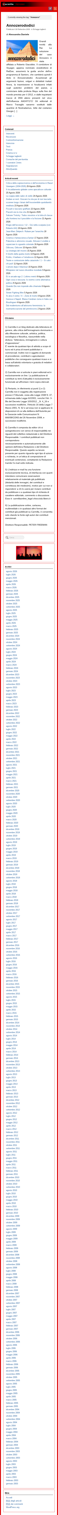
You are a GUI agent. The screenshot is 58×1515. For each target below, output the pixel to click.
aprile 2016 (11, 971)
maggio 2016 (11, 968)
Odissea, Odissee (14, 247)
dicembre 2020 (12, 790)
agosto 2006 (11, 1345)
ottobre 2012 (11, 1106)
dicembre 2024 (12, 636)
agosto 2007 (11, 1306)
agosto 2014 (11, 1035)
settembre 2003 (13, 1458)
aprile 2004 (11, 1435)
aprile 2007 (11, 1319)
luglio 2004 (11, 1425)
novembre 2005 (13, 1374)
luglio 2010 (11, 1193)
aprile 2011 (11, 1164)
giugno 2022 (11, 732)
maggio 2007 (11, 1316)
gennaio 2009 (12, 1251)
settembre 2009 (13, 1226)
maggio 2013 (11, 1084)
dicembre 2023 (12, 674)
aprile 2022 (11, 739)
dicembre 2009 (12, 1216)
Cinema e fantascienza (20, 238)
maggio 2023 (11, 697)
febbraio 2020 (12, 823)
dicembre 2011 (12, 1139)
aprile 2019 (11, 855)
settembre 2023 (13, 684)
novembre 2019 (13, 832)
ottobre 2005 (11, 1377)
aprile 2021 (11, 778)
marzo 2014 (11, 1052)
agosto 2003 (11, 1461)
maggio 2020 (11, 813)
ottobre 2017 (11, 913)
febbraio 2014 (12, 1055)
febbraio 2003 (12, 1480)
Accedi (9, 1497)
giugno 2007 (11, 1313)
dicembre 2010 (12, 1177)
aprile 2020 (11, 816)
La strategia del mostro (16, 251)
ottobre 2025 (11, 603)
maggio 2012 (11, 1122)
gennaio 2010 (12, 1213)
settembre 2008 (13, 1264)
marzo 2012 (11, 1129)
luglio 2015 (11, 1000)
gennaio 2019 (12, 865)
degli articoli (13, 1501)
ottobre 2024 (11, 642)
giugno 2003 (11, 1467)
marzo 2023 (11, 703)
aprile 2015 (11, 1010)
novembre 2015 (13, 987)
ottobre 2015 (11, 990)
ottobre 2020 (11, 797)
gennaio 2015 (12, 1019)
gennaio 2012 (12, 1135)
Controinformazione (14, 140)
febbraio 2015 (12, 1016)
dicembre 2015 (12, 984)
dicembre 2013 (12, 1061)
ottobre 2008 (11, 1261)
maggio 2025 (11, 620)
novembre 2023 (13, 678)
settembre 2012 (13, 1110)
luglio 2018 (11, 884)
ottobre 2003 (11, 1454)
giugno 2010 (11, 1197)
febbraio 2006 (12, 1364)
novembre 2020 (13, 794)
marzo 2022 (11, 742)
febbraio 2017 (12, 939)
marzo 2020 (11, 819)
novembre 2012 (13, 1103)
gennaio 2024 (12, 671)
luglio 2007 (11, 1309)
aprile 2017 (11, 932)
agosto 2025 (11, 610)
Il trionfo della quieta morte (18, 254)
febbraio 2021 (12, 784)
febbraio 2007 (12, 1326)
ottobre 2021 (11, 758)
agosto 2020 (11, 803)
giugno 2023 (11, 694)
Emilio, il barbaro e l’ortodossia (20, 257)
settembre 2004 (13, 1419)
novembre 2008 (13, 1258)
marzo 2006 (11, 1361)
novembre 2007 (13, 1297)
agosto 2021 (11, 765)
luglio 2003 (11, 1464)
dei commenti (14, 1504)
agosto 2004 (11, 1422)
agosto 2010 (11, 1190)
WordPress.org (12, 1507)
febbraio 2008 (12, 1287)
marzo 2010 (11, 1206)
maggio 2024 (11, 658)
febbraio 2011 (12, 1171)
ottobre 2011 (11, 1145)
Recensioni (11, 137)
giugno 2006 (11, 1351)
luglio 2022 (11, 729)
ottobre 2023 (11, 681)
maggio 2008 (11, 1277)
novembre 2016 (13, 948)
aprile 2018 (11, 894)
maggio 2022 (11, 736)
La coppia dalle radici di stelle (19, 196)
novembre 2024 (13, 639)
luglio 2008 (11, 1271)
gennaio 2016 (12, 981)
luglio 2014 (11, 1039)
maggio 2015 (11, 1006)
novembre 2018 (13, 871)
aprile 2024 (11, 661)
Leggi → (10, 116)
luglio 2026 (11, 574)
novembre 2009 (13, 1219)
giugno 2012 (11, 1119)
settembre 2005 (13, 1380)
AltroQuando (11, 169)
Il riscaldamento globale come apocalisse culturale (28, 189)
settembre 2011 (13, 1148)
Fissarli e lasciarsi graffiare (18, 209)
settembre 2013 (13, 1071)
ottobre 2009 (11, 1222)
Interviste (10, 143)
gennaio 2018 (12, 903)
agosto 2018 (11, 881)
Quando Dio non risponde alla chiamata (23, 286)
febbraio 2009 (12, 1248)
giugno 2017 (11, 926)
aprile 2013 (11, 1087)
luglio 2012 (11, 1116)
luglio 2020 (11, 807)
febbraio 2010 (12, 1209)
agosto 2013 (11, 1074)
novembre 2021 (13, 755)
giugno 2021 (11, 771)
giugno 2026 (11, 578)
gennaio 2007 (12, 1329)
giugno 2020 (11, 810)
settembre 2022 (13, 723)
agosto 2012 (11, 1113)
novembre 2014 (13, 1026)
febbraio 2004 (12, 1442)
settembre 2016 (13, 955)
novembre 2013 (13, 1064)
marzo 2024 (11, 665)
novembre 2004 (13, 1413)
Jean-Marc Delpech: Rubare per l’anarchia (24, 231)
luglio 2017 (11, 923)
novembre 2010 (13, 1180)
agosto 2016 (11, 958)
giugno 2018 (11, 887)
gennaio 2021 (12, 787)
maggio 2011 (11, 1161)
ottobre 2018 (11, 874)
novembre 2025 (13, 600)
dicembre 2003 (12, 1448)
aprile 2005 (11, 1396)
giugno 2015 (11, 1003)
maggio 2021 (11, 774)
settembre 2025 (13, 607)
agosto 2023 (11, 687)
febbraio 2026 (12, 591)
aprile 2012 (11, 1126)
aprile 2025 (11, 623)
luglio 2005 (11, 1387)
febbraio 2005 (12, 1403)
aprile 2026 (11, 584)
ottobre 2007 (11, 1300)
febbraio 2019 (12, 861)
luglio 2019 (11, 845)
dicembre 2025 (12, 597)
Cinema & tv (11, 153)
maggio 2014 (11, 1045)
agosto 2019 (11, 842)
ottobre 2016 (11, 952)
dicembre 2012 (12, 1100)
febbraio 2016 (12, 977)
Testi (8, 146)
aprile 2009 (11, 1242)
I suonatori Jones (13, 162)
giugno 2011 (11, 1158)
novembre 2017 (13, 910)
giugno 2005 (11, 1390)
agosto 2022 (11, 726)
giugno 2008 (11, 1274)
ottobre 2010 (11, 1184)
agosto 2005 (11, 1384)
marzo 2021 (11, 781)
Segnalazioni (11, 166)
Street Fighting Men (15, 292)
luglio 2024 (11, 652)
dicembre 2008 (12, 1255)
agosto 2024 (11, 649)
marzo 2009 (11, 1245)
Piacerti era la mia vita (16, 212)
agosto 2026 (11, 571)
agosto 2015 (11, 997)
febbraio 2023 (12, 707)
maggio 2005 (11, 1393)
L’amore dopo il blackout (17, 267)
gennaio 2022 (12, 749)
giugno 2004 (11, 1429)
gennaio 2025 (12, 632)
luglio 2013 (11, 1077)
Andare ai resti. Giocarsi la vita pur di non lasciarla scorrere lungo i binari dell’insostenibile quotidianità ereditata (28, 202)
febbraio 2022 (12, 745)
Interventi (10, 133)
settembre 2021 (13, 761)
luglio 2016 (11, 961)
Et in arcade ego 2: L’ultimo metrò (21, 276)
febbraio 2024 (12, 668)
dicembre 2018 (12, 868)
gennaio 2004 (12, 1445)
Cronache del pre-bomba (17, 159)
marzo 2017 (11, 935)
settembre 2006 (13, 1342)
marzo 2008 (11, 1284)
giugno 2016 (11, 964)
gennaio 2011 (12, 1174)
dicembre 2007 (12, 1293)
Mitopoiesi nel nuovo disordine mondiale (24, 270)
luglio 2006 (11, 1348)
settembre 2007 (13, 1303)
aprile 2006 (11, 1358)
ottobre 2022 (11, 720)
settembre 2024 (13, 645)
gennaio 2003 (12, 1483)
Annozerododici (20, 25)
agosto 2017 (11, 919)
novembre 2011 (13, 1142)
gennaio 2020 (12, 826)
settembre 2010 (13, 1187)
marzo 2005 (11, 1400)
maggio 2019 (11, 852)
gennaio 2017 (12, 942)
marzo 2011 (11, 1168)
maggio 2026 (11, 581)
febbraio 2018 (12, 900)
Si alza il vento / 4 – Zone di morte (21, 296)
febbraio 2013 (12, 1093)
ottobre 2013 (11, 1068)
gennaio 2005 (12, 1406)
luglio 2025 (11, 613)
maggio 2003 (11, 1471)
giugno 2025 (11, 616)
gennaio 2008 (12, 1290)
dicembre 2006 (12, 1332)
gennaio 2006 (12, 1367)
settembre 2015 (13, 994)
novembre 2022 (13, 716)
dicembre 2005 (12, 1371)
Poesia (9, 150)
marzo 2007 (11, 1322)
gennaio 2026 (12, 594)
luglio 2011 (10, 1155)
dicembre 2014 (12, 1023)
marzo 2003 (11, 1477)
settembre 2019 (13, 839)
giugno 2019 (11, 848)
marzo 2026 (11, 587)
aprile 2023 (11, 700)
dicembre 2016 (12, 945)
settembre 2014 (13, 1032)
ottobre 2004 (11, 1416)
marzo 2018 (11, 897)
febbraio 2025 (12, 629)
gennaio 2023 (12, 710)
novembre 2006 (13, 1335)
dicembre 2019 (12, 829)
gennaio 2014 (12, 1058)
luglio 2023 (11, 691)
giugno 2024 (11, 655)
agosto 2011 (11, 1151)
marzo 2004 (11, 1438)
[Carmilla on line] (29, 4)
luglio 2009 (11, 1232)
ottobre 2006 (11, 1338)
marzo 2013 (11, 1090)
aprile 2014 (11, 1048)
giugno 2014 (11, 1042)
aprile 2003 (11, 1474)
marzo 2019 (11, 858)
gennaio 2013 (12, 1097)
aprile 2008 (11, 1280)
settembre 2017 (13, 916)
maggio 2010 (11, 1200)
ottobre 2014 (11, 1029)
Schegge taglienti (39, 29)
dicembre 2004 (12, 1409)
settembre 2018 (13, 877)
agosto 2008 (11, 1267)
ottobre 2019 (11, 836)
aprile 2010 (11, 1203)
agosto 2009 (11, 1229)
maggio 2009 (11, 1238)
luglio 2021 (11, 768)
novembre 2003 (13, 1451)
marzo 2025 (11, 626)
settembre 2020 (13, 800)
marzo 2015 (11, 1013)
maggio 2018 (11, 890)
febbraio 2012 (12, 1132)
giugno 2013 (11, 1081)
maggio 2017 (11, 929)
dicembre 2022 (12, 713)
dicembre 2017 (12, 906)
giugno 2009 (11, 1235)
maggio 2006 (11, 1355)
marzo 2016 (11, 974)
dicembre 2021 (12, 752)
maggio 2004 (11, 1432)
